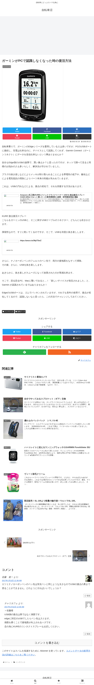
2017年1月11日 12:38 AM (12, 581)
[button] (87, 388)
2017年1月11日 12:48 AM (14, 607)
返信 (88, 596)
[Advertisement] (47, 36)
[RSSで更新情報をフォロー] (69, 352)
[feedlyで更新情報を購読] (24, 352)
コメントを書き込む (47, 642)
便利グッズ (21, 311)
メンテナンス (9, 311)
